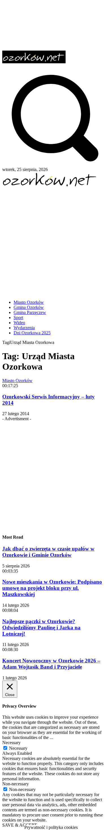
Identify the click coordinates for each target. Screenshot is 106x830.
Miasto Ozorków (17, 380)
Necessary (18, 748)
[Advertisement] (53, 241)
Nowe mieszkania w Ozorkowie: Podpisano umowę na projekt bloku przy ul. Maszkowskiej (52, 588)
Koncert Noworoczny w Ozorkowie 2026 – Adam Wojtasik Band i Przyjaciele (51, 664)
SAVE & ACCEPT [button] (19, 825)
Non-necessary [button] (15, 783)
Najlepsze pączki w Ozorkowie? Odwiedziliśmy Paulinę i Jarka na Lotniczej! (41, 627)
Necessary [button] (11, 742)
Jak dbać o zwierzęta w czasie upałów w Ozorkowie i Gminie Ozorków (48, 552)
